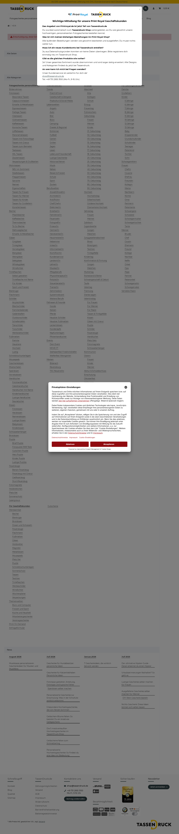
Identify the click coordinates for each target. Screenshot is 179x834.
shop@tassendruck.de (53, 76)
